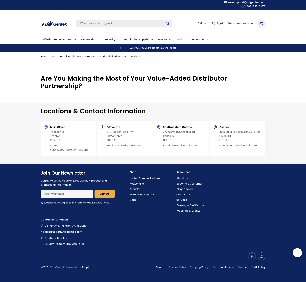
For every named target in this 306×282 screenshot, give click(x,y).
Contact (242, 267)
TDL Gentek (57, 267)
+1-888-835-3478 (56, 238)
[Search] (167, 23)
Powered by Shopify (78, 267)
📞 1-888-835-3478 (253, 6)
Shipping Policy (199, 267)
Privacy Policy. (102, 202)
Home (44, 56)
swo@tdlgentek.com (184, 145)
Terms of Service (223, 267)
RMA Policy (258, 267)
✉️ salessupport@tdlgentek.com (244, 2)
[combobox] (124, 23)
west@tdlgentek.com (128, 145)
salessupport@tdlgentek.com (69, 149)
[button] (120, 48)
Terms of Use (83, 202)
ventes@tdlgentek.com (242, 145)
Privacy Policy (177, 267)
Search (160, 267)
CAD (200, 23)
